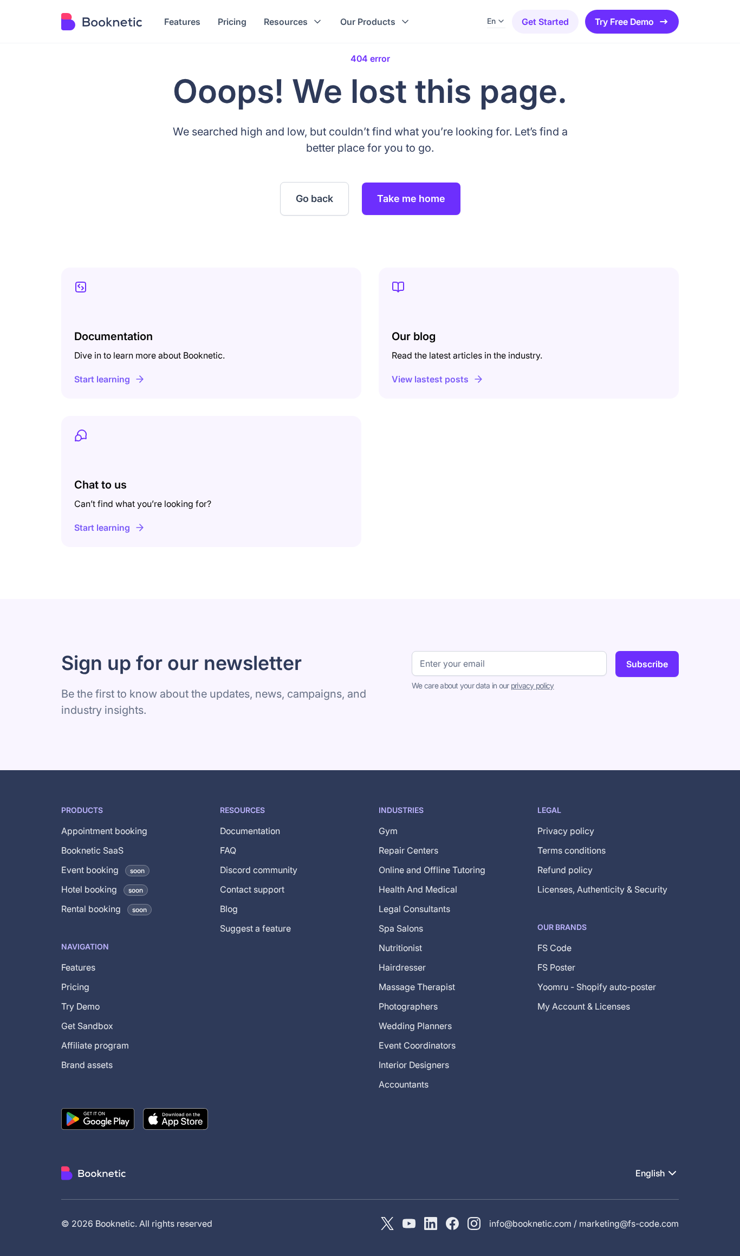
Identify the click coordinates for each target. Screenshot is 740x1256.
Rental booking (104, 908)
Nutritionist (400, 947)
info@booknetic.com (530, 1223)
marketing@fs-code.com (629, 1223)
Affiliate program (95, 1045)
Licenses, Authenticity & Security (602, 889)
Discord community (258, 869)
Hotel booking (102, 889)
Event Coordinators (417, 1045)
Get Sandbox (87, 1025)
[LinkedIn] (430, 1223)
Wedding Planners (415, 1025)
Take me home (411, 198)
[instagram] (474, 1223)
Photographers (408, 1006)
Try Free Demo (624, 21)
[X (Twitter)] (387, 1223)
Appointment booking (104, 830)
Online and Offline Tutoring (432, 869)
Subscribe (647, 664)
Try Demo (80, 1006)
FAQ (228, 850)
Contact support (252, 889)
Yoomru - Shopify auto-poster (596, 986)
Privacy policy (565, 830)
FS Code (554, 947)
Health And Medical (418, 889)
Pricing (75, 986)
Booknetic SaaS (92, 850)
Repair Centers (408, 850)
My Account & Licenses (583, 1006)
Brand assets (87, 1064)
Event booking (103, 869)
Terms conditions (571, 850)
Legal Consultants (414, 908)
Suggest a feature (255, 928)
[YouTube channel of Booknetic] (409, 1223)
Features (78, 967)
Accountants (404, 1084)
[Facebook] (452, 1223)
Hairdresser (402, 967)
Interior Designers (414, 1064)
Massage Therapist (417, 986)
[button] (293, 21)
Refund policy (565, 869)
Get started (545, 21)
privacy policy (532, 685)
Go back (314, 198)
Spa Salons (401, 928)
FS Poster (556, 967)
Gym (388, 830)
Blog (229, 908)
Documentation (250, 830)
